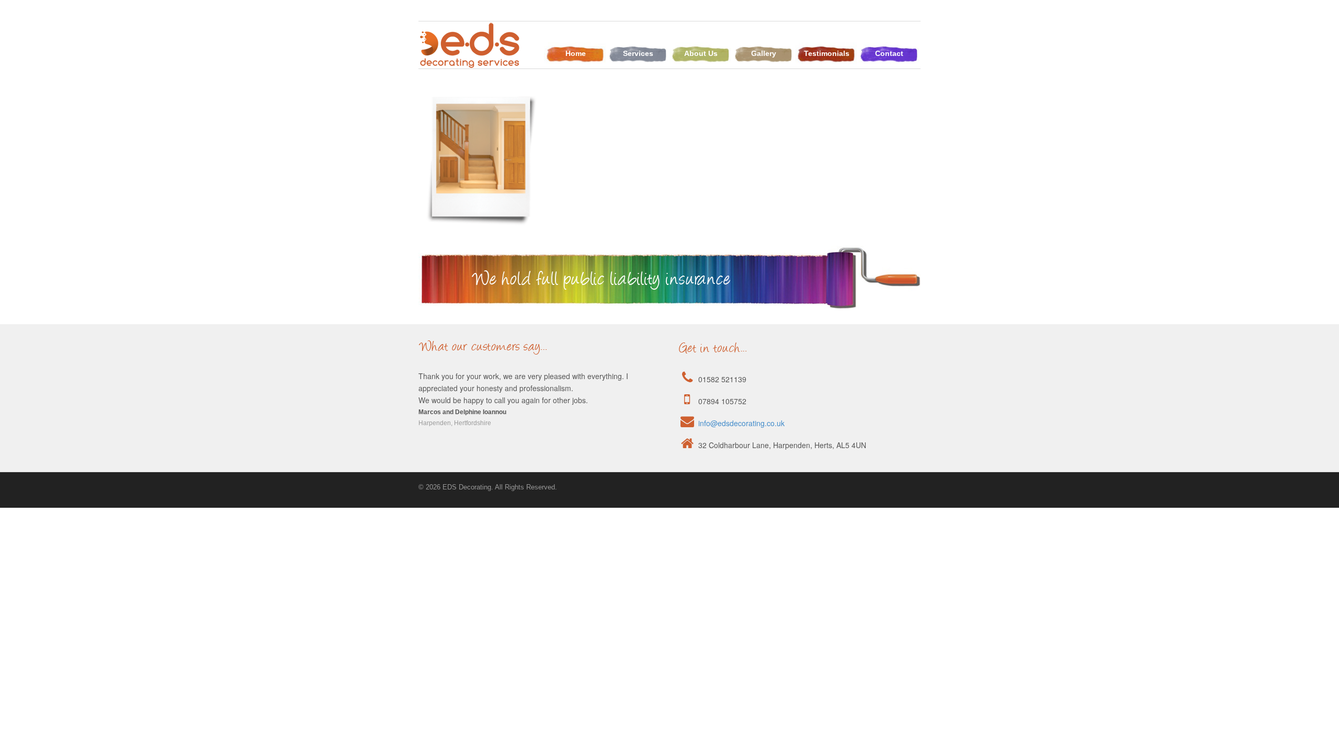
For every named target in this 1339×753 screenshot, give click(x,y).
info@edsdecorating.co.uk (741, 423)
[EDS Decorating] (470, 63)
